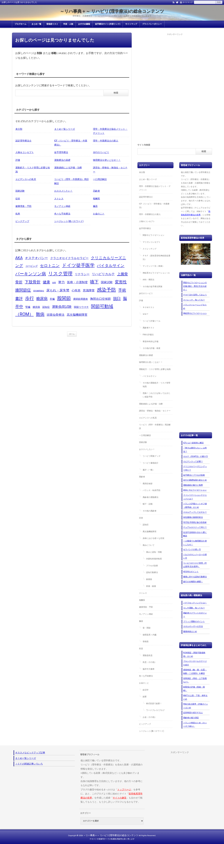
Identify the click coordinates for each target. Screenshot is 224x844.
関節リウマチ (81, 307)
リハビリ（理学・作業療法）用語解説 (71, 181)
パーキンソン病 (30, 273)
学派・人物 (68, 24)
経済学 (146, 690)
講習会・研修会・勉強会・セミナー (110, 169)
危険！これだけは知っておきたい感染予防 (156, 395)
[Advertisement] (174, 85)
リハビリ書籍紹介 (150, 463)
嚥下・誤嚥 (148, 504)
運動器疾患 (148, 655)
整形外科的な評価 (150, 341)
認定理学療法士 (23, 140)
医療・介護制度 (77, 282)
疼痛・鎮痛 (151, 586)
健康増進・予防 (23, 206)
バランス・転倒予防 (151, 490)
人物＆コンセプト (24, 152)
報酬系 (96, 198)
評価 (17, 160)
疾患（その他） (149, 662)
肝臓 (52, 299)
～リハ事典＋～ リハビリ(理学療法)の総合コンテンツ (112, 11)
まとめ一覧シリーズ (64, 129)
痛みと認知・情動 (154, 552)
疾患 (17, 213)
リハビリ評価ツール (151, 321)
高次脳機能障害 (77, 314)
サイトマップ (188, 2)
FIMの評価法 (148, 334)
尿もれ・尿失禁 (57, 290)
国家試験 (20, 191)
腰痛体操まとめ (190, 631)
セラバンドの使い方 (192, 549)
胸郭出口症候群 (100, 298)
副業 (54, 283)
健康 (46, 282)
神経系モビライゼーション (195, 313)
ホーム (72, 334)
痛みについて (148, 545)
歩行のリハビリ (101, 152)
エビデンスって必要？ (193, 461)
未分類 (18, 129)
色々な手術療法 (62, 213)
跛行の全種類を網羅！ (193, 581)
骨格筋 (146, 641)
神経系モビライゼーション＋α (156, 273)
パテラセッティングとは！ (195, 603)
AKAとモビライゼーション (195, 490)
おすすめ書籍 (84, 24)
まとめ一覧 (36, 24)
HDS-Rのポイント (191, 571)
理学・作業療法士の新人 (105, 140)
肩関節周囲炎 (80, 299)
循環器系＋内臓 (149, 635)
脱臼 (117, 298)
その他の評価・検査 (151, 348)
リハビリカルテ (103, 274)
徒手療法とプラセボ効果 (194, 475)
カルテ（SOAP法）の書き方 (195, 456)
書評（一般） (148, 470)
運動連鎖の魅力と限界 (193, 485)
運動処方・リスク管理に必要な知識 (32, 169)
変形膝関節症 (38, 291)
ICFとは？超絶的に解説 (193, 443)
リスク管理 (60, 273)
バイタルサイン (110, 265)
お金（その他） (149, 717)
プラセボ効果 (152, 566)
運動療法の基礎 (62, 160)
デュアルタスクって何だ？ (195, 527)
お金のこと (98, 213)
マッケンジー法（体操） (153, 266)
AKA (19, 258)
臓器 (95, 206)
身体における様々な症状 (153, 538)
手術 (122, 290)
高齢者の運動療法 (150, 497)
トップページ (124, 789)
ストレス (58, 198)
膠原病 (36, 307)
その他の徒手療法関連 (152, 286)
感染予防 (106, 290)
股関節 (64, 298)
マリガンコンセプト (151, 242)
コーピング (31, 266)
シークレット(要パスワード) (68, 221)
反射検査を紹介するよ (193, 712)
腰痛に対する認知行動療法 (195, 577)
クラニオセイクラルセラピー (69, 258)
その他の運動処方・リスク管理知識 (156, 385)
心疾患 (76, 290)
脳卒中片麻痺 (148, 669)
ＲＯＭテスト (148, 307)
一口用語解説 (100, 179)
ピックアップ (22, 221)
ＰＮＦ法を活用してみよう (195, 295)
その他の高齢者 (149, 511)
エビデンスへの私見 (25, 179)
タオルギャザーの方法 (193, 626)
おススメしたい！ (63, 191)
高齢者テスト (148, 328)
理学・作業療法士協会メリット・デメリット (110, 131)
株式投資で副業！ (154, 703)
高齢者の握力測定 (191, 717)
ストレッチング (149, 249)
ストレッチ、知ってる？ (194, 300)
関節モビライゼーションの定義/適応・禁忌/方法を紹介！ (195, 286)
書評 (19, 298)
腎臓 (27, 307)
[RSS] (173, 2)
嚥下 (94, 281)
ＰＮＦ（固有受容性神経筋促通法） (156, 257)
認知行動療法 (152, 572)
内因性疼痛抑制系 (154, 559)
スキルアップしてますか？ (195, 512)
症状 (17, 198)
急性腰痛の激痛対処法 (193, 517)
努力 (61, 282)
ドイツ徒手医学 (78, 265)
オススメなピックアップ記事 (30, 752)
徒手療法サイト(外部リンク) (107, 24)
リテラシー (82, 274)
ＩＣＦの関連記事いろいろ (29, 763)
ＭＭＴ (146, 314)
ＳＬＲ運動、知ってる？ (194, 608)
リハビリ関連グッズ (151, 456)
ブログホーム (20, 24)
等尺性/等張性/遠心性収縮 (194, 522)
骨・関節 (147, 628)
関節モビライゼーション (153, 235)
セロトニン (50, 265)
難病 (40, 314)
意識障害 (89, 290)
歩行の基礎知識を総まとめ (195, 480)
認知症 (46, 307)
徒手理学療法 (61, 152)
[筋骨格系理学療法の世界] (195, 254)
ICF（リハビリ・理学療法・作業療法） (70, 142)
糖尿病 (42, 298)
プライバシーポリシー (152, 24)
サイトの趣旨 (119, 797)
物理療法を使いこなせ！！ (107, 160)
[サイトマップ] (181, 2)
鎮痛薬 (149, 579)
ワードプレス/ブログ (155, 710)
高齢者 (96, 191)
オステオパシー (36, 258)
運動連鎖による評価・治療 (68, 167)
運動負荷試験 (62, 307)
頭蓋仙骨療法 (55, 314)
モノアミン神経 (62, 206)
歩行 (29, 298)
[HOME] (177, 2)
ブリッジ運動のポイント (194, 621)
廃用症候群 (148, 483)
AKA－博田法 (148, 279)
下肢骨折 (33, 281)
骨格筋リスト (52, 24)
